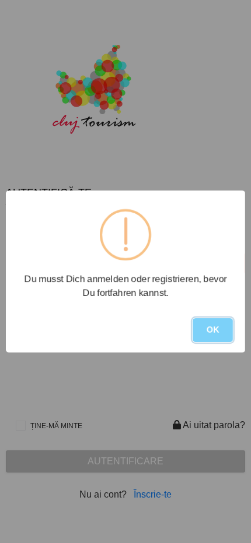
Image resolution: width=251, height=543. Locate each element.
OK (213, 329)
